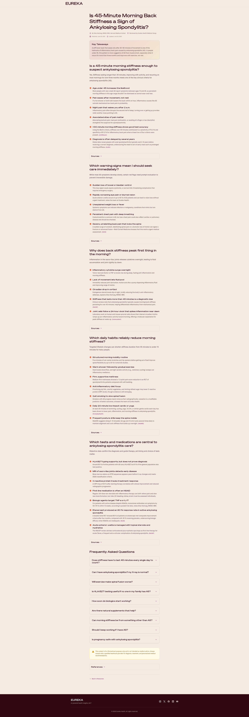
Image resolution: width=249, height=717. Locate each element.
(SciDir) (108, 147)
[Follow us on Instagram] (160, 701)
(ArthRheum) (103, 135)
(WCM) (104, 232)
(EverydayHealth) (98, 414)
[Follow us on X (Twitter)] (164, 701)
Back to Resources (98, 679)
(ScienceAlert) (116, 319)
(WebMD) (141, 423)
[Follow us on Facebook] (169, 701)
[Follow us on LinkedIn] (173, 701)
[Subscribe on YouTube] (177, 701)
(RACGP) (95, 307)
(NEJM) (122, 521)
